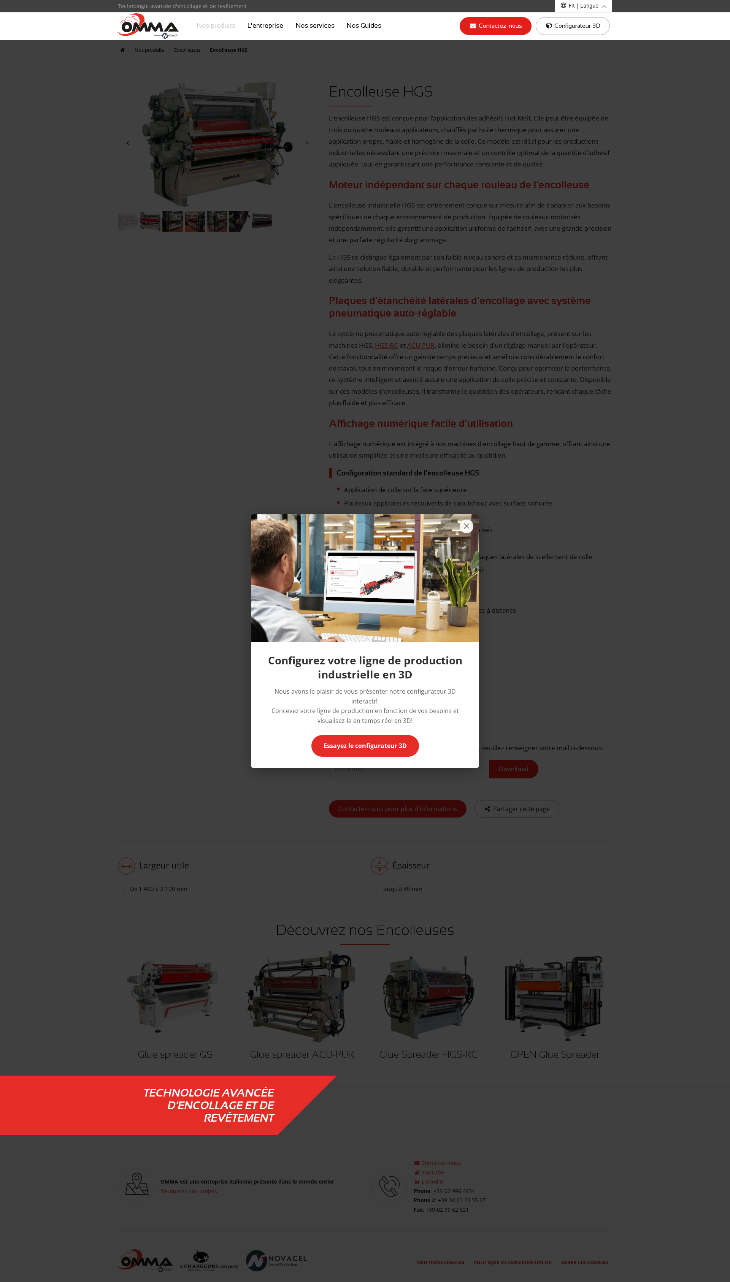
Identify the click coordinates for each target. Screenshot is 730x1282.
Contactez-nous (499, 25)
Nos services (315, 26)
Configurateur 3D (576, 25)
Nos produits (216, 26)
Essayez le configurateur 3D (365, 746)
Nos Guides (364, 26)
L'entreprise (265, 26)
